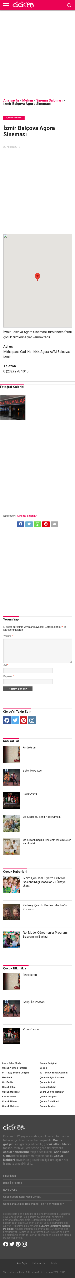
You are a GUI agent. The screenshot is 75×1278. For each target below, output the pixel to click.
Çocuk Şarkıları (48, 1087)
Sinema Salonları (49, 100)
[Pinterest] (23, 720)
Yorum (8, 636)
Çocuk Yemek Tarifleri (14, 1068)
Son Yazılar (11, 741)
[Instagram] (32, 720)
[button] (37, 276)
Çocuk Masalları (11, 1092)
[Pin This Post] (46, 523)
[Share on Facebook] (20, 523)
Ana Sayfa (22, 1263)
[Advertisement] (37, 52)
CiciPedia (7, 1082)
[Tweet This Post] (29, 523)
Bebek (43, 1068)
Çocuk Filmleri (10, 1101)
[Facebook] (7, 720)
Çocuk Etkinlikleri (16, 968)
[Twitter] (15, 720)
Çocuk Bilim (8, 1087)
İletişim (54, 1263)
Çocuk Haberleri (15, 872)
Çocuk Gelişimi (48, 1063)
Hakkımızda (38, 1263)
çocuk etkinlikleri (56, 1144)
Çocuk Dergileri (48, 1096)
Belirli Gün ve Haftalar (52, 1092)
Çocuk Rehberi (48, 1106)
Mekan (27, 100)
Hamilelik (7, 1077)
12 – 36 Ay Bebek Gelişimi (54, 1072)
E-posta (8, 676)
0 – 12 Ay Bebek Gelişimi (15, 1072)
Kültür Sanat (9, 1096)
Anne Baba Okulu (11, 1063)
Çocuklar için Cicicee (52, 1077)
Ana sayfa (11, 100)
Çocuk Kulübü (47, 1082)
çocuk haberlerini (16, 1152)
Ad (5, 665)
